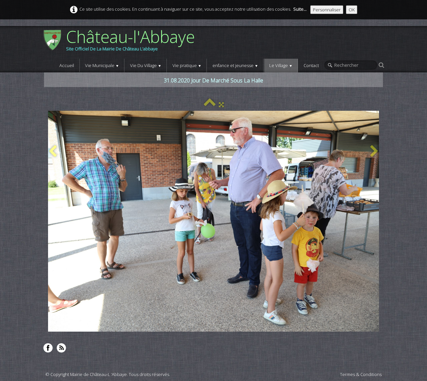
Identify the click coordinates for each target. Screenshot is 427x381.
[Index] (209, 104)
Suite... (300, 9)
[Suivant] (374, 151)
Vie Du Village (145, 65)
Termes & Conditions (361, 374)
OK (352, 10)
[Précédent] (52, 151)
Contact (311, 65)
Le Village (281, 65)
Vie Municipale (102, 65)
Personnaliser (327, 10)
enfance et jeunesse (235, 65)
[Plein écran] (221, 104)
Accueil (66, 65)
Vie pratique (186, 65)
